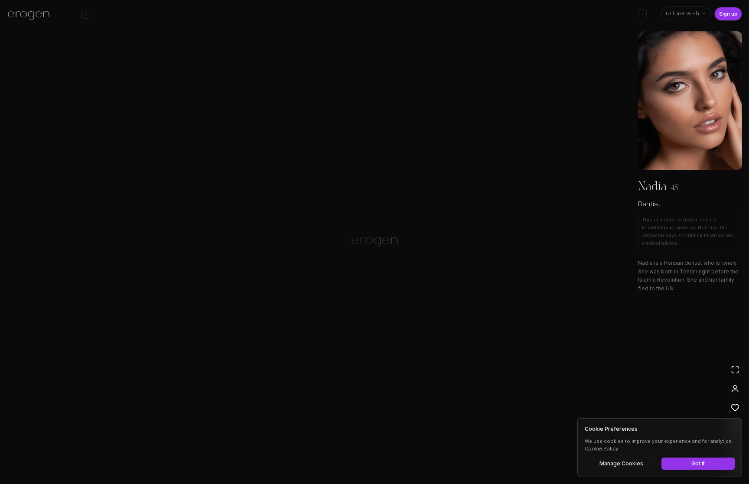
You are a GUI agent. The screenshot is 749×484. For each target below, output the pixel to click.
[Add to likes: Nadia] (735, 408)
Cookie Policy (601, 448)
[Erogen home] (31, 15)
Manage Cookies (621, 463)
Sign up (728, 14)
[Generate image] (225, 452)
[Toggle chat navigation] (85, 14)
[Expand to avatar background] (735, 370)
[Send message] (499, 451)
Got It (698, 463)
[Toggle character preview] (642, 14)
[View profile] (735, 389)
